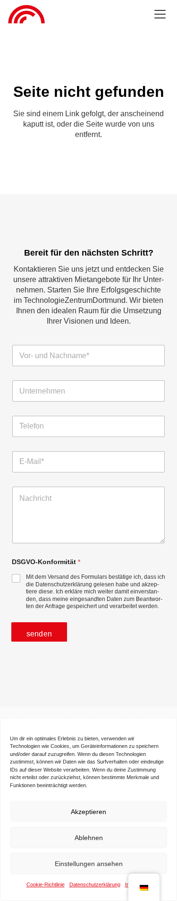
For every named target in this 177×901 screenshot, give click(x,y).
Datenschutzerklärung (94, 884)
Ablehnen (89, 837)
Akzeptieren (88, 811)
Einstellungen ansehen (89, 863)
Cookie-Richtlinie (45, 884)
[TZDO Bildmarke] (26, 14)
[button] (160, 14)
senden (39, 634)
